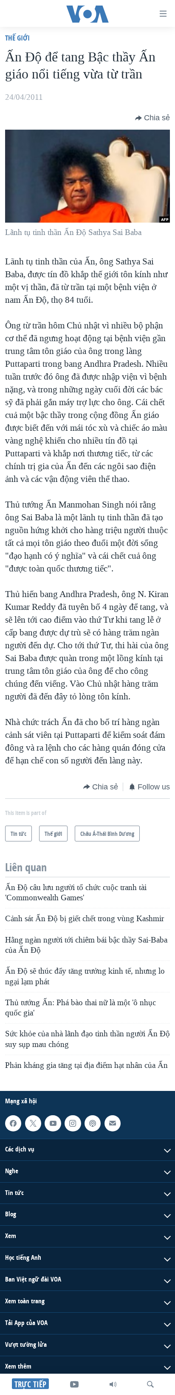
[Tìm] (150, 1384)
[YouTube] (74, 1384)
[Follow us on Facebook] (13, 1123)
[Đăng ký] (112, 1123)
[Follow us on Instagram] (73, 1123)
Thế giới (17, 38)
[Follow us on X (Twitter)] (33, 1123)
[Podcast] (93, 1123)
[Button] (152, 118)
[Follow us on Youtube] (53, 1123)
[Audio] (113, 1384)
